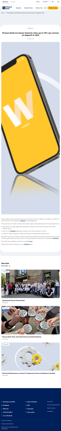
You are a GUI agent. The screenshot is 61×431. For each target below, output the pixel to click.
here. (31, 241)
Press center (4, 265)
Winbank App (53, 8)
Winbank (22, 220)
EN (52, 1)
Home (2, 13)
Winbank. (56, 238)
